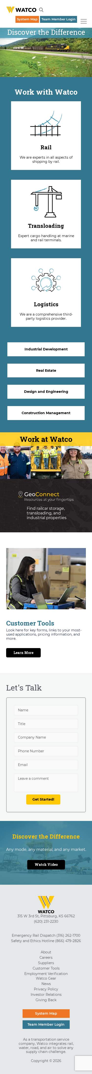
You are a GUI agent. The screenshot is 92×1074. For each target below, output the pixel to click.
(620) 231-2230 (46, 921)
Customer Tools (46, 968)
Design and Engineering (46, 391)
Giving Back (46, 1000)
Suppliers (46, 963)
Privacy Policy (46, 989)
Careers (46, 957)
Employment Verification (46, 974)
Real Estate (46, 370)
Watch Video (46, 864)
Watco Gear (46, 978)
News (46, 984)
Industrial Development (46, 349)
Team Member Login (58, 19)
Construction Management (46, 413)
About (46, 952)
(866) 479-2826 (68, 941)
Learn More (23, 652)
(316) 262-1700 (68, 935)
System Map (27, 19)
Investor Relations (46, 994)
